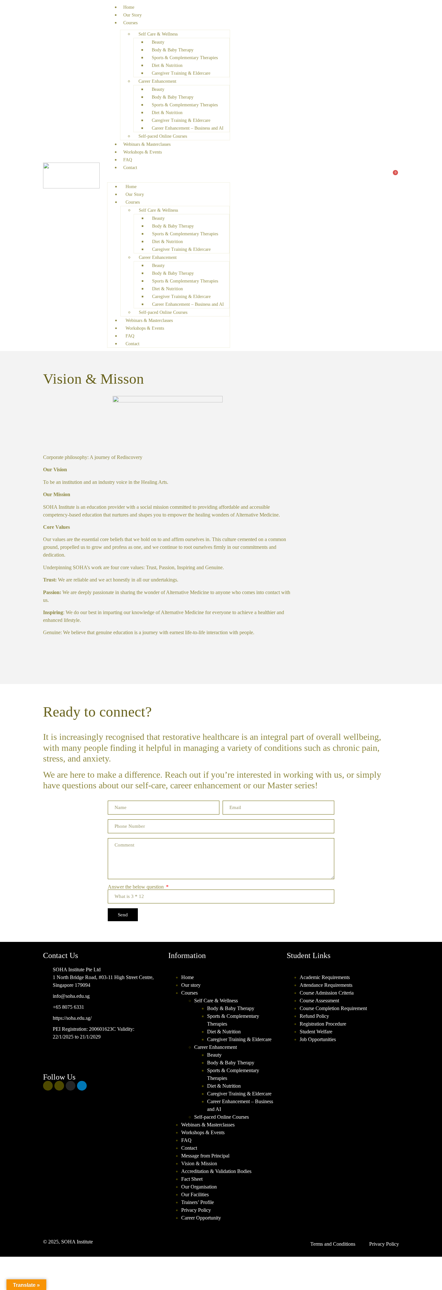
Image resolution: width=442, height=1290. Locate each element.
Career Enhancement (157, 81)
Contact (130, 167)
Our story (191, 985)
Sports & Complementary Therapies (185, 57)
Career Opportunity (201, 1218)
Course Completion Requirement (333, 1008)
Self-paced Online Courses (162, 136)
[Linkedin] (82, 1086)
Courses (130, 22)
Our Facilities (195, 1194)
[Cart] (393, 175)
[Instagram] (70, 1086)
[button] (168, 175)
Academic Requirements (325, 977)
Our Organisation (199, 1186)
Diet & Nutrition (167, 65)
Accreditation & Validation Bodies (216, 1171)
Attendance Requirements (326, 985)
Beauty (158, 42)
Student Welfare (316, 1031)
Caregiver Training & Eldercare (181, 73)
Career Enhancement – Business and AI (188, 128)
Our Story (132, 15)
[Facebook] (48, 1086)
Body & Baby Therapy (172, 50)
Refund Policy (314, 1016)
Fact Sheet (192, 1179)
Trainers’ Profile (197, 1202)
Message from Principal (205, 1155)
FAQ (127, 159)
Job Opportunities (318, 1039)
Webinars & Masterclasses (147, 144)
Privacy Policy (196, 1210)
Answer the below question (136, 887)
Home (128, 7)
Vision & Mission (199, 1163)
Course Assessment (319, 1000)
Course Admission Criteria (327, 993)
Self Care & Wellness (158, 34)
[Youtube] (59, 1086)
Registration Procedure (323, 1024)
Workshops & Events (142, 152)
